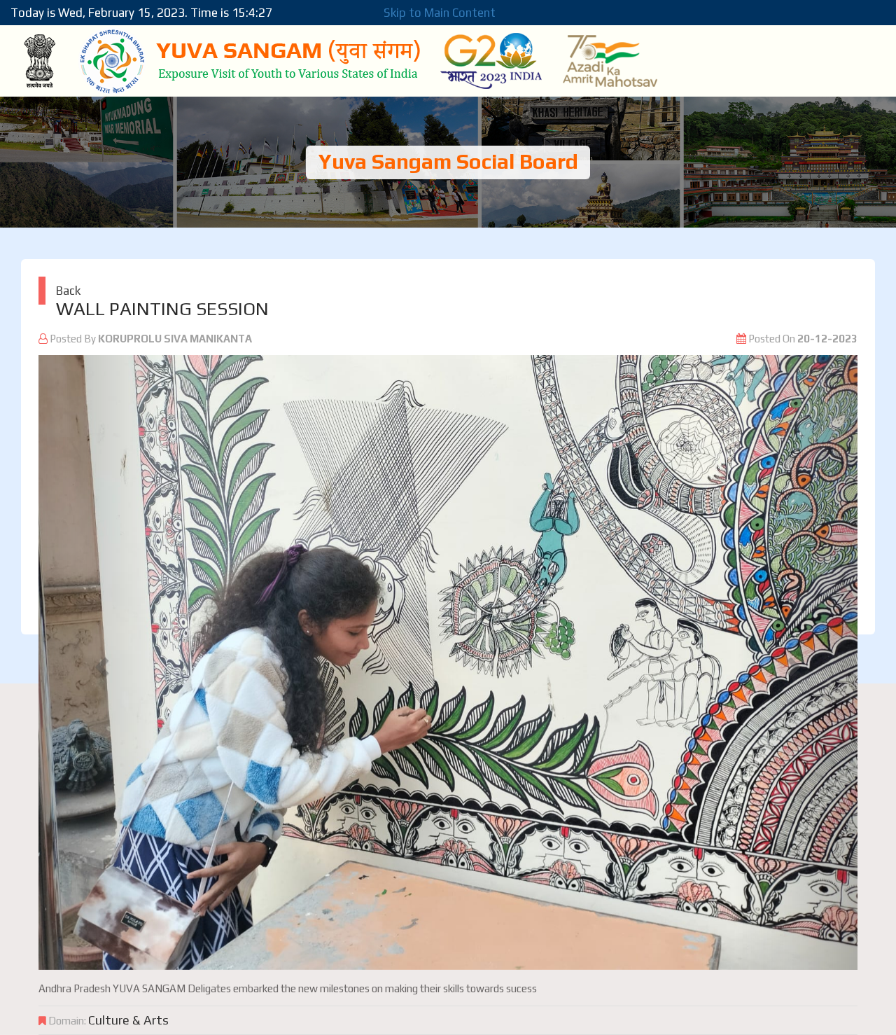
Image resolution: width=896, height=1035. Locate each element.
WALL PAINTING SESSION (162, 308)
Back (68, 291)
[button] (100, 662)
